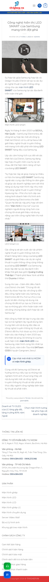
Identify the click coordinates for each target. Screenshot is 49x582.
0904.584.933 (16, 474)
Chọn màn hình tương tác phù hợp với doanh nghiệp (36, 411)
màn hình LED (27, 341)
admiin (37, 37)
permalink (24, 401)
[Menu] (34, 5)
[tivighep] (17, 5)
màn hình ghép (23, 361)
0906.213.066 (30, 458)
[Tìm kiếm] (40, 6)
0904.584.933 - (17, 458)
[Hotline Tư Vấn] (7, 566)
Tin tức (28, 398)
